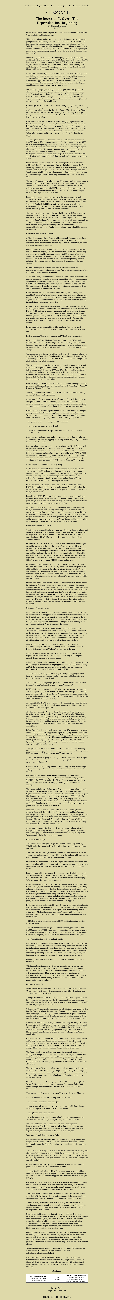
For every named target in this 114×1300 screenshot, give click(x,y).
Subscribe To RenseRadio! (76, 1276)
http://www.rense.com (57, 1291)
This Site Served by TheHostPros (57, 1297)
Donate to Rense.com (38, 1276)
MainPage (57, 1288)
